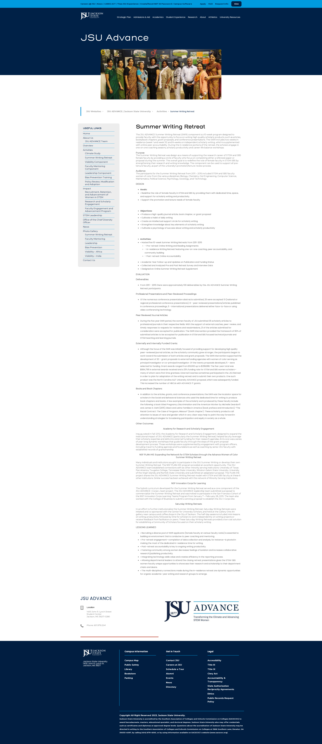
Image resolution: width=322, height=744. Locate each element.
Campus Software (182, 4)
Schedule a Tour (175, 669)
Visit (210, 4)
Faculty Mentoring (95, 239)
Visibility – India (93, 256)
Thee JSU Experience (127, 4)
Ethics (211, 694)
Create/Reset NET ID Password (156, 4)
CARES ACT (110, 4)
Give (236, 4)
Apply (203, 4)
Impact (87, 188)
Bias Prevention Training (98, 177)
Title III (211, 665)
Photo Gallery (90, 231)
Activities (88, 150)
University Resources (230, 17)
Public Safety (132, 665)
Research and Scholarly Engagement (98, 202)
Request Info (221, 4)
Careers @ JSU (87, 4)
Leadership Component (98, 173)
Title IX (211, 669)
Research (192, 17)
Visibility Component (96, 162)
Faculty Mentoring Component (95, 167)
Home (86, 133)
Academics (158, 17)
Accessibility (214, 660)
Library (128, 669)
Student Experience (175, 17)
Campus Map (131, 660)
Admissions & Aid (141, 17)
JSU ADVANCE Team (96, 141)
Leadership (91, 243)
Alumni (170, 673)
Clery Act (212, 673)
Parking (129, 678)
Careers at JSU (174, 665)
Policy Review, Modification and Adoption (99, 183)
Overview (88, 145)
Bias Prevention (93, 247)
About (203, 17)
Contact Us (89, 260)
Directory (171, 687)
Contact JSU (172, 660)
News (100, 4)
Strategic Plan (124, 17)
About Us (88, 138)
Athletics (212, 17)
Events (169, 678)
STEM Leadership (92, 215)
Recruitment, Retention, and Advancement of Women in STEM (98, 195)
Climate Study (92, 153)
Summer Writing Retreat (98, 157)
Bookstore (130, 673)
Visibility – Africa (93, 251)
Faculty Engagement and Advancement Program (99, 209)
